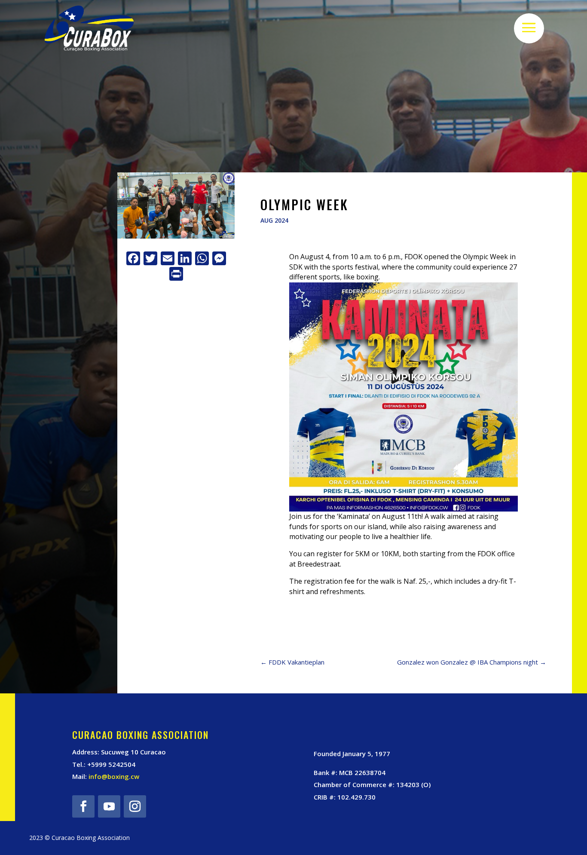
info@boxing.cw (114, 776)
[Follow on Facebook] (83, 806)
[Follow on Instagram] (135, 806)
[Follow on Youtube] (109, 806)
